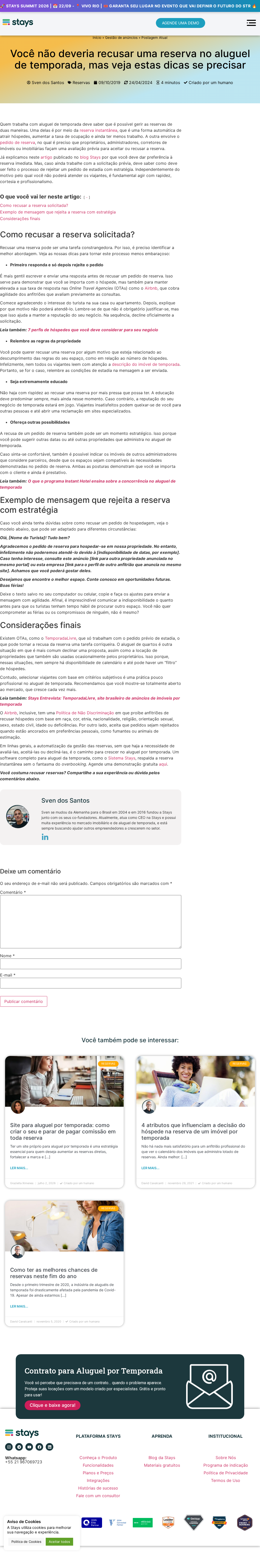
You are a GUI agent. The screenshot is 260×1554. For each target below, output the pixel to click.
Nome (7, 956)
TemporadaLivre (60, 638)
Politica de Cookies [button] (26, 1542)
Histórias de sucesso (98, 1488)
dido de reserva (20, 142)
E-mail (7, 975)
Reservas (81, 82)
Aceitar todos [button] (59, 1542)
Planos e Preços (98, 1472)
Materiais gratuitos (162, 1465)
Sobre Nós (226, 1457)
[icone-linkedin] (45, 838)
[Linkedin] (49, 1447)
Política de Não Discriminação (85, 712)
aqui (163, 764)
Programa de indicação (225, 1465)
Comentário (13, 892)
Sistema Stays (121, 758)
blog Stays (90, 157)
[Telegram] (19, 1447)
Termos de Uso (225, 1480)
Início (97, 38)
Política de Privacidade (226, 1472)
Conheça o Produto (98, 1457)
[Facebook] (39, 1447)
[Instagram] (9, 1447)
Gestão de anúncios (121, 38)
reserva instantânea (98, 130)
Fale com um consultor (98, 1495)
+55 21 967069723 (23, 1459)
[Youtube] (29, 1447)
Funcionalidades (98, 1465)
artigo (46, 157)
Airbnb (151, 288)
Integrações (98, 1480)
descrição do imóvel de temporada (146, 364)
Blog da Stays (162, 1457)
